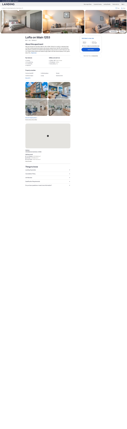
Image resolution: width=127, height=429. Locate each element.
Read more (33, 52)
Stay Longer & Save (88, 4)
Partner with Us (116, 4)
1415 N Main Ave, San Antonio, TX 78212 (33, 151)
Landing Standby (107, 4)
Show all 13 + (28, 78)
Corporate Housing (97, 4)
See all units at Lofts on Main (31, 119)
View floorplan (114, 31)
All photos (122, 31)
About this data (28, 161)
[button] (48, 136)
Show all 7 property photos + (31, 117)
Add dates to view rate (88, 38)
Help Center (122, 1)
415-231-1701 (8, 1)
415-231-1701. (95, 55)
